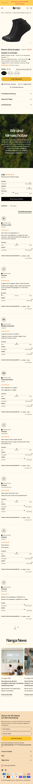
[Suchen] (27, 8)
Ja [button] (21, 255)
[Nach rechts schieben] (30, 43)
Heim (2, 13)
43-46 (17, 73)
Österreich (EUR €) (9, 765)
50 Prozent (9, 13)
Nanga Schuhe (10, 780)
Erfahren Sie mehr (6, 694)
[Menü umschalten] (2, 8)
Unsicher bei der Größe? (23, 69)
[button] (16, 65)
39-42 (10, 73)
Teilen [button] (28, 255)
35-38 (4, 73)
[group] (16, 174)
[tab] (25, 212)
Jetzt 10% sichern (16, 738)
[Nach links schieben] (2, 43)
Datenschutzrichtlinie (25, 744)
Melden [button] (24, 255)
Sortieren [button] (4, 206)
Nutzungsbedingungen (7, 744)
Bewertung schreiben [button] (16, 199)
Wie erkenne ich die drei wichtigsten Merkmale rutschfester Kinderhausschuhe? (12, 683)
